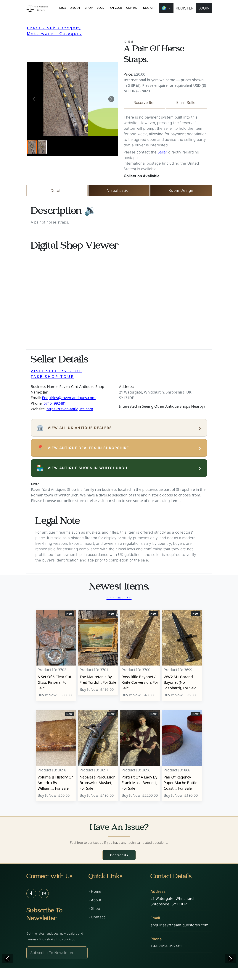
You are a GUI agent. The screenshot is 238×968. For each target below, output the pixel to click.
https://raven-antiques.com (69, 408)
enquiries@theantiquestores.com (179, 925)
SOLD (100, 8)
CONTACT (132, 8)
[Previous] (7, 958)
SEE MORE (119, 597)
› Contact (97, 917)
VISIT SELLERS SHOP (56, 370)
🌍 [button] (164, 8)
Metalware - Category (54, 33)
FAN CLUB (115, 8)
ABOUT (75, 8)
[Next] (230, 958)
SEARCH (149, 8)
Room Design (180, 190)
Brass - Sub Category (54, 27)
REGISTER (185, 8)
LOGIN (204, 8)
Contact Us (119, 855)
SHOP (89, 8)
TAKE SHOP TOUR (52, 376)
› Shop (94, 908)
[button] (34, 99)
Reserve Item (145, 102)
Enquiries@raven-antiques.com (69, 397)
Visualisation (119, 190)
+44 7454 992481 (166, 946)
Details (57, 190)
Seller (162, 152)
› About (95, 900)
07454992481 (55, 403)
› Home (95, 891)
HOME (62, 8)
